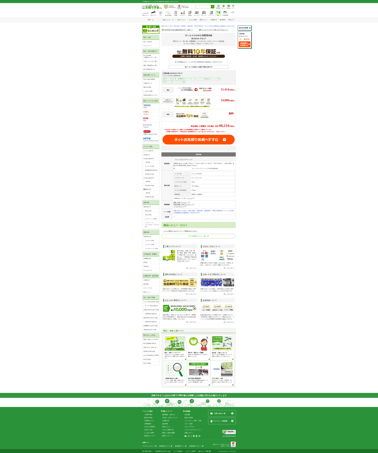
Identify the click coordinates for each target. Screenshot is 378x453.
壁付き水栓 (148, 211)
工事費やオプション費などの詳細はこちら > (179, 133)
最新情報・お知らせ (168, 414)
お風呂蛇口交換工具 (151, 313)
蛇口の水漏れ (147, 363)
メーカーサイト (178, 206)
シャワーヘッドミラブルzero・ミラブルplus (152, 224)
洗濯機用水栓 (147, 258)
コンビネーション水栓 (151, 248)
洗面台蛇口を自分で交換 (150, 317)
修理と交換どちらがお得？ (151, 339)
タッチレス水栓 (149, 166)
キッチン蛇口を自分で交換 (151, 302)
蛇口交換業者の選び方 (149, 343)
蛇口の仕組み (147, 359)
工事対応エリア (147, 83)
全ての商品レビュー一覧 (197, 236)
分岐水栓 (146, 266)
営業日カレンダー (149, 436)
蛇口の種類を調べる (149, 69)
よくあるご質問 (147, 91)
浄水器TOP (146, 155)
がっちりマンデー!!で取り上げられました (214, 30)
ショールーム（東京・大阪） (193, 420)
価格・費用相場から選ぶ (150, 65)
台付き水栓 (148, 214)
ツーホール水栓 (149, 244)
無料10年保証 (147, 87)
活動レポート (189, 433)
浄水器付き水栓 (149, 174)
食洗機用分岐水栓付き (151, 170)
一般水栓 (147, 162)
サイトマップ (147, 45)
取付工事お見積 (199, 139)
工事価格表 (147, 423)
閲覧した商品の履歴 (168, 433)
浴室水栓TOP (147, 207)
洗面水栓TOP (147, 236)
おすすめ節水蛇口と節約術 (151, 355)
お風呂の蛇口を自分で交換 (151, 309)
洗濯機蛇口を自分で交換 (150, 325)
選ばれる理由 (189, 417)
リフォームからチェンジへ (193, 429)
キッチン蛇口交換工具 (151, 305)
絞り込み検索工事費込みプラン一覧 (149, 56)
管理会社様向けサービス (150, 95)
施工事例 (146, 284)
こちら (190, 198)
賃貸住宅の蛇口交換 (149, 351)
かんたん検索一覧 (167, 429)
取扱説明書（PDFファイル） (182, 204)
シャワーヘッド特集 (151, 219)
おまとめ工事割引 (149, 426)
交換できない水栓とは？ (150, 347)
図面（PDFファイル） (180, 202)
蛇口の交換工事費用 (149, 79)
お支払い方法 (148, 429)
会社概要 (187, 414)
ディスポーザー (147, 270)
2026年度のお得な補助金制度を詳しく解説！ (178, 30)
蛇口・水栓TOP (147, 41)
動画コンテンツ (167, 436)
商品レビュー (147, 292)
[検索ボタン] (212, 6)
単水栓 (145, 262)
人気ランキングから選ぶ (150, 61)
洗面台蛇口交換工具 (151, 321)
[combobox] (203, 6)
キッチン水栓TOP (148, 151)
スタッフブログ (147, 288)
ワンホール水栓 (149, 240)
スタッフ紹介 (189, 423)
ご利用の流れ (148, 414)
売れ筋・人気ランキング (169, 417)
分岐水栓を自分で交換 (149, 329)
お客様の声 (146, 280)
